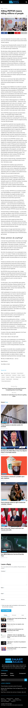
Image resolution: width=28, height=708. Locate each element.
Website (3, 599)
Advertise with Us (9, 698)
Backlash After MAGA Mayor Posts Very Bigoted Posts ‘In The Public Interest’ (14, 451)
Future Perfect (20, 373)
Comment (3, 571)
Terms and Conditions (5, 701)
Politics (3, 379)
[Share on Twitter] (11, 33)
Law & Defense (4, 675)
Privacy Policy (3, 700)
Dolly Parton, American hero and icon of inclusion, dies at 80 (13, 692)
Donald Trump (7, 373)
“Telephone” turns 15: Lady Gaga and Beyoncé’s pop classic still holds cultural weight (16, 636)
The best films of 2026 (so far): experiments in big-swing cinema (17, 648)
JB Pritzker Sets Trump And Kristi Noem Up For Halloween (16, 619)
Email (2, 593)
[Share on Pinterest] (17, 33)
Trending (5, 8)
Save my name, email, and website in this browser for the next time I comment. (14, 606)
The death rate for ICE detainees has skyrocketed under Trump (15, 629)
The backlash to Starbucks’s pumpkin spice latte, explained (12, 477)
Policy (24, 377)
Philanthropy (18, 377)
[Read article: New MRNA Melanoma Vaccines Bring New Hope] (14, 543)
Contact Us (13, 701)
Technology (15, 379)
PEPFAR (12, 377)
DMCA (9, 700)
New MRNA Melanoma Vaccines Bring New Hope (12, 555)
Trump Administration (6, 381)
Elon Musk (13, 373)
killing (19, 375)
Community (3, 673)
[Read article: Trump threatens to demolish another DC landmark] (14, 414)
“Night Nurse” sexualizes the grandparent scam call (16, 642)
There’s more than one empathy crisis (15, 624)
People (7, 377)
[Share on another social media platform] (24, 33)
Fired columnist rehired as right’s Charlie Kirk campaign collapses (13, 503)
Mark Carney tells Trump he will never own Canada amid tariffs (12, 529)
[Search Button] (26, 2)
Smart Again (9, 703)
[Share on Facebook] (4, 33)
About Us (2, 698)
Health (3, 375)
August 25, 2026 (4, 428)
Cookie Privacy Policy (17, 700)
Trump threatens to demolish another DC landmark (12, 425)
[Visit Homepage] (14, 2)
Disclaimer (17, 698)
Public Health (9, 379)
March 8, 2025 (3, 16)
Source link (3, 370)
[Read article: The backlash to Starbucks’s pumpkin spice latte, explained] (14, 465)
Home (2, 8)
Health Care (8, 375)
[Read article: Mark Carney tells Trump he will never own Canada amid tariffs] (14, 517)
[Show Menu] (1, 2)
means (23, 375)
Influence (14, 375)
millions (3, 377)
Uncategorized (22, 673)
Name (2, 587)
